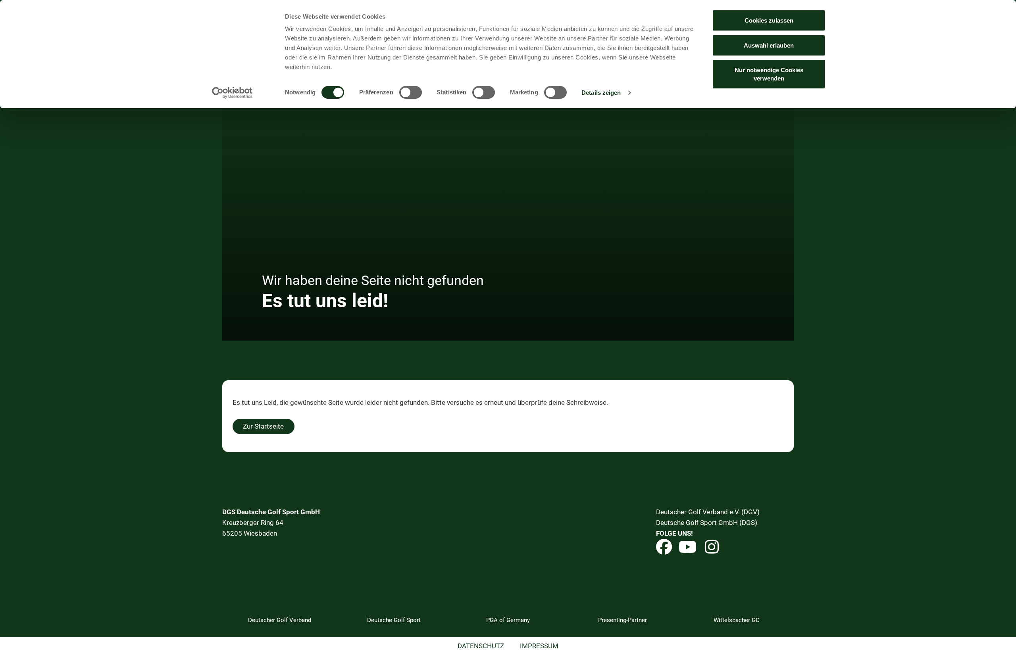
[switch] (410, 92)
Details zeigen (601, 92)
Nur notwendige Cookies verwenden (769, 74)
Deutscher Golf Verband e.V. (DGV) (708, 512)
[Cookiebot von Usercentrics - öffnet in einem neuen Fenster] (232, 93)
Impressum (539, 646)
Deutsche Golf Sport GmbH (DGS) (706, 523)
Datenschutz (481, 646)
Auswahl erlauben (769, 45)
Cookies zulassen (769, 20)
